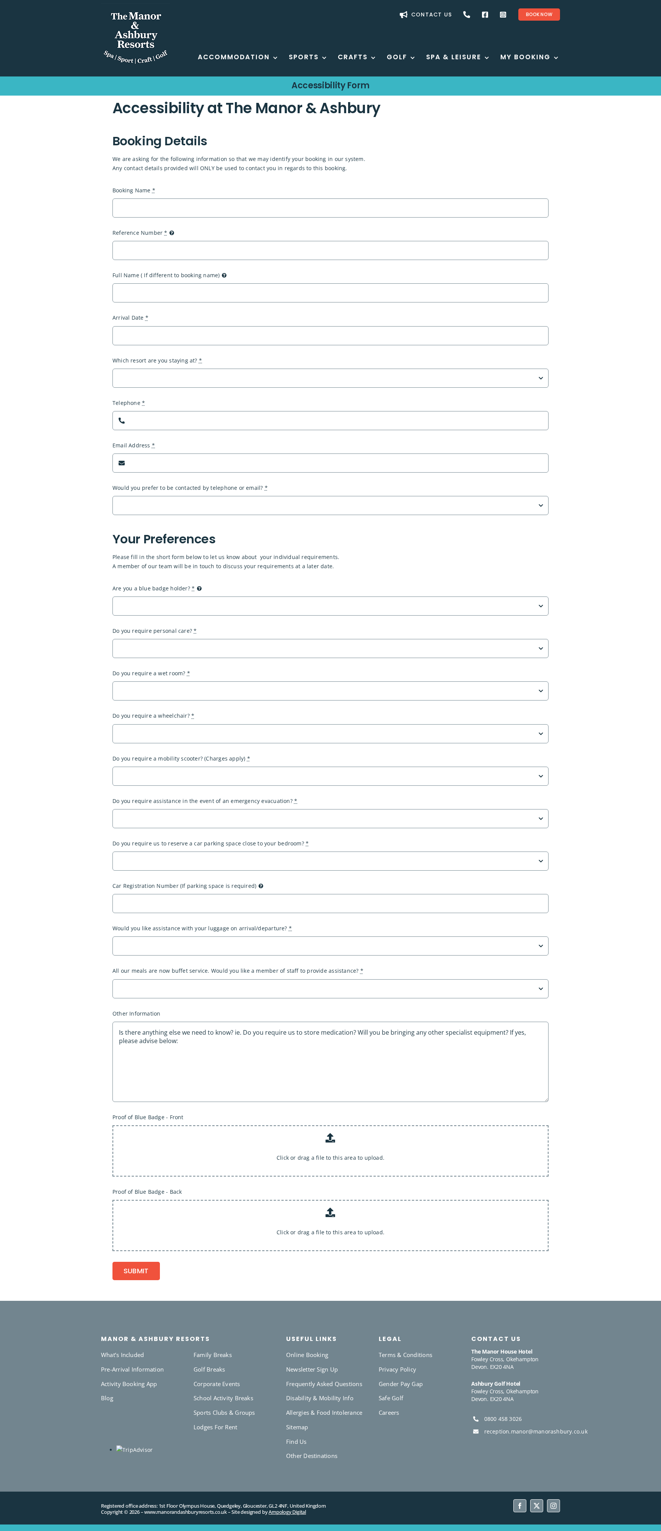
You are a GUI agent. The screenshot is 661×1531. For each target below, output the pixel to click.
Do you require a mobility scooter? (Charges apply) (181, 758)
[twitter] (536, 1505)
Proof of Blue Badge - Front (148, 1117)
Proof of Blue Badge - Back (147, 1191)
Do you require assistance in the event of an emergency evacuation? (204, 801)
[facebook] (519, 1505)
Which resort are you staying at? (157, 360)
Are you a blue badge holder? (153, 588)
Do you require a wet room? (151, 673)
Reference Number (140, 232)
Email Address (133, 445)
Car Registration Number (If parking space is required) (184, 885)
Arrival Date (130, 317)
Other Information (136, 1013)
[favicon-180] (135, 6)
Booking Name (133, 190)
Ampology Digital (287, 1511)
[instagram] (553, 1505)
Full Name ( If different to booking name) (166, 275)
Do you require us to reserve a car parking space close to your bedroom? (210, 843)
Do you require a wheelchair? (153, 715)
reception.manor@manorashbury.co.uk (536, 1431)
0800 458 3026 (503, 1418)
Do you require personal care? (154, 630)
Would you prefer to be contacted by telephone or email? (190, 487)
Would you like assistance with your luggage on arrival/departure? (202, 928)
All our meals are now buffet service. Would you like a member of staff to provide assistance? (237, 970)
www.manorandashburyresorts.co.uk (185, 1511)
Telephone (128, 402)
